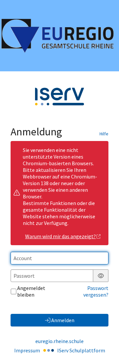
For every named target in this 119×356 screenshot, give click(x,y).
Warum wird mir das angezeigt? (60, 236)
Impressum (27, 350)
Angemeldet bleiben (31, 291)
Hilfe (103, 134)
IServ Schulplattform (81, 350)
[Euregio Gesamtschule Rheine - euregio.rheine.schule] (59, 35)
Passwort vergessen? (95, 291)
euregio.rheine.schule (59, 341)
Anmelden (62, 320)
